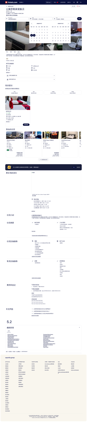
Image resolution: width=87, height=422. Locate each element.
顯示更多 (33, 231)
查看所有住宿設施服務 (36, 256)
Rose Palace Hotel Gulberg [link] (13, 339)
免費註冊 (78, 167)
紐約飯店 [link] (6, 400)
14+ (79, 48)
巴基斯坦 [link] (10, 351)
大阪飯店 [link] (6, 370)
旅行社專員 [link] (47, 370)
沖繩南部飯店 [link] (20, 384)
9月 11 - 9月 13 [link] (72, 93)
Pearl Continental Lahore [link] (48, 341)
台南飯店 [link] (6, 372)
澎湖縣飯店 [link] (20, 376)
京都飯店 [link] (6, 380)
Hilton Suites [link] (10, 345)
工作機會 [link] (72, 365)
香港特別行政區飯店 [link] (21, 374)
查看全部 (8, 72)
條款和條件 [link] (60, 363)
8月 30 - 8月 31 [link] (14, 93)
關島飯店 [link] (20, 370)
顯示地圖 (34, 195)
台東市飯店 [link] (7, 376)
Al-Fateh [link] (45, 345)
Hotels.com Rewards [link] (75, 370)
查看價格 (26, 124)
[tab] (9, 330)
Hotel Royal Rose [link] (47, 335)
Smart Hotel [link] (10, 344)
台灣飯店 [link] (20, 363)
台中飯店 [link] (6, 374)
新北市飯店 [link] (7, 394)
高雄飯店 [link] (6, 365)
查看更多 (33, 211)
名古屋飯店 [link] (7, 402)
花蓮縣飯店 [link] (20, 380)
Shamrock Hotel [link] (46, 340)
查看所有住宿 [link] (10, 6)
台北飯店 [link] (6, 363)
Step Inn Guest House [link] (12, 335)
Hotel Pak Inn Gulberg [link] (48, 344)
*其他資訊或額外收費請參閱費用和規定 (39, 235)
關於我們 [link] (72, 363)
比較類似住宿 (44, 159)
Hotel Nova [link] (45, 342)
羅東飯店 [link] (6, 386)
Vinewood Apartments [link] (48, 334)
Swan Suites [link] (45, 339)
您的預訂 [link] (33, 363)
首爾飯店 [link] (6, 390)
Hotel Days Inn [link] (11, 342)
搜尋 (79, 18)
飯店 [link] (7, 351)
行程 (74, 2)
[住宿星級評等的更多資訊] (11, 11)
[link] (78, 6)
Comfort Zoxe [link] (11, 337)
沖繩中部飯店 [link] (20, 378)
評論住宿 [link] (33, 370)
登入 (81, 2)
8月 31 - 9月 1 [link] (33, 93)
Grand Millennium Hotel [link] (13, 347)
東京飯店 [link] (6, 382)
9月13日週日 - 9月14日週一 (38, 19)
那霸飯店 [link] (6, 406)
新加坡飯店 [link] (7, 408)
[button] (36, 29)
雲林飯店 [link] (20, 382)
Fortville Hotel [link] (11, 341)
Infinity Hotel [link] (10, 334)
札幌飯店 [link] (6, 404)
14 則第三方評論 (9, 60)
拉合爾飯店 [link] (18, 351)
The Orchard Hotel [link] (12, 343)
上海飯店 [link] (6, 398)
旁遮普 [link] (14, 351)
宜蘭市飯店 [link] (7, 378)
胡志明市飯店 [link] (7, 410)
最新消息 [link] (46, 365)
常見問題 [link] (33, 365)
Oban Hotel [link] (45, 347)
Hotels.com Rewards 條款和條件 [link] (63, 373)
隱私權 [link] (59, 365)
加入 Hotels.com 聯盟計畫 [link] (49, 363)
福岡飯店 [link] (6, 392)
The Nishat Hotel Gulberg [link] (13, 340)
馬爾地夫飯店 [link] (20, 365)
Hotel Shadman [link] (11, 336)
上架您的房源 (62, 2)
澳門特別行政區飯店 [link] (21, 372)
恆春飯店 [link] (6, 388)
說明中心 (69, 2)
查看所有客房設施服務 (36, 278)
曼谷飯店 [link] (6, 396)
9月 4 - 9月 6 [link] (53, 93)
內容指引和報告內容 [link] (61, 370)
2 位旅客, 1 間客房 (60, 19)
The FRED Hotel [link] (46, 336)
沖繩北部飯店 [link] (20, 386)
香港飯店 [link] (6, 384)
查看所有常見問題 (35, 315)
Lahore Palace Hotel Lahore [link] (49, 343)
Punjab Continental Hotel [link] (48, 337)
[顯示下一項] (81, 144)
